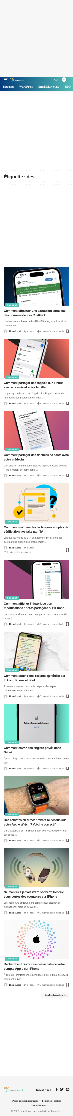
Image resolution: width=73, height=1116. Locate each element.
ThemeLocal (15, 331)
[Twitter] (62, 1089)
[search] (56, 80)
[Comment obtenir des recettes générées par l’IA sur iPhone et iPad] (36, 651)
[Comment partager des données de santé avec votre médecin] (36, 430)
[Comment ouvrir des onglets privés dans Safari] (36, 723)
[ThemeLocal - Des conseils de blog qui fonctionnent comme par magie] (17, 80)
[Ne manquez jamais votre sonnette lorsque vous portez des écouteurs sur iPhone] (36, 867)
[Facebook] (57, 1089)
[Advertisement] (36, 38)
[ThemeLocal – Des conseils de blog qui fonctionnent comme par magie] (13, 1090)
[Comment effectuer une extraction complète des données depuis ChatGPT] (36, 286)
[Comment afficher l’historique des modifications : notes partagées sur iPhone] (36, 579)
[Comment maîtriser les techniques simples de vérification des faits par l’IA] (36, 503)
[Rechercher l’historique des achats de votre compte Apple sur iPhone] (36, 939)
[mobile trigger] (7, 80)
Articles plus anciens (54, 995)
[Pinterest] (67, 1089)
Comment (12, 305)
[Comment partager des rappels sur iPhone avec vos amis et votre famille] (36, 358)
